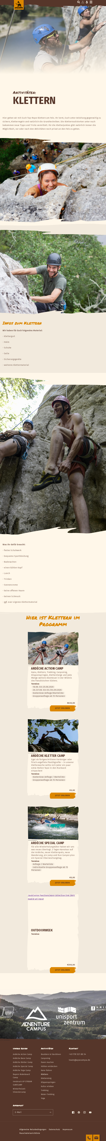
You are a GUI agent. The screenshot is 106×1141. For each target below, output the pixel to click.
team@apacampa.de (79, 1060)
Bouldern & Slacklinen (51, 1054)
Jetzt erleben (62, 708)
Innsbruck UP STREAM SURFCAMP (22, 1083)
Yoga (43, 1098)
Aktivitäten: (24, 92)
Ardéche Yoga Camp (22, 1070)
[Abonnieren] (50, 1112)
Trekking (44, 1090)
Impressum (67, 1129)
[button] (79, 2)
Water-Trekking (47, 1094)
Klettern (44, 1074)
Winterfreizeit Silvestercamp (19, 1090)
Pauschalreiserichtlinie (29, 1133)
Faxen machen (47, 1062)
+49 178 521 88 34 (77, 1054)
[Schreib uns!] (96, 1138)
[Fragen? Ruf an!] (89, 1138)
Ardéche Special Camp (23, 1066)
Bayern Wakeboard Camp (21, 1076)
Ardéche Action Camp (22, 1054)
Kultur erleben (47, 1086)
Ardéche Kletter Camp (22, 1062)
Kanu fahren (46, 1070)
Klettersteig (46, 1078)
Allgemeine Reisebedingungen (32, 1129)
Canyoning (45, 1058)
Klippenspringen (48, 1082)
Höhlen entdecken (49, 1066)
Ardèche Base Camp (22, 1058)
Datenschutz (54, 1129)
